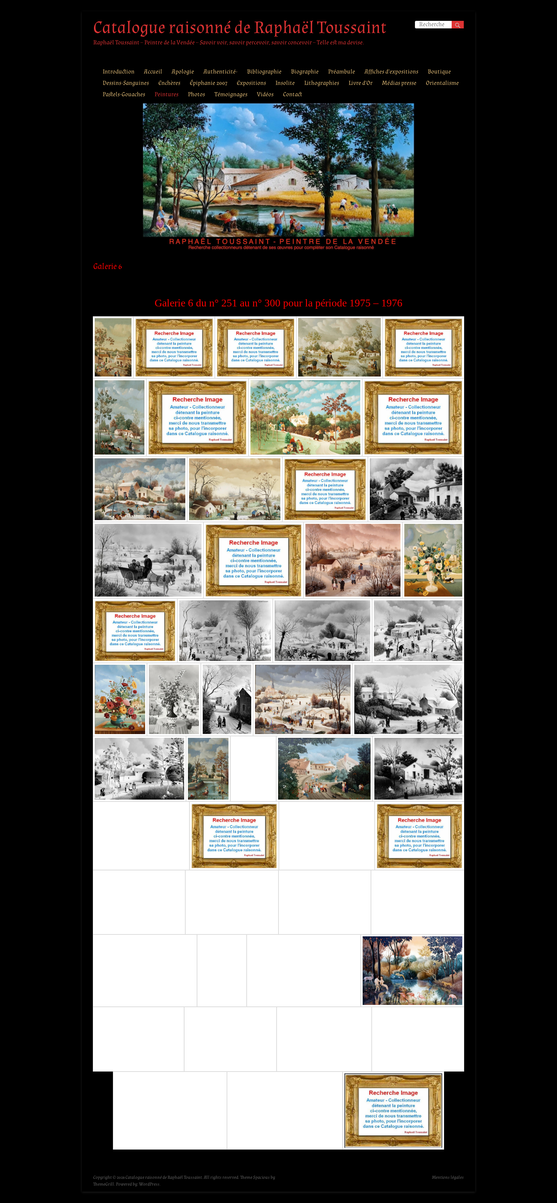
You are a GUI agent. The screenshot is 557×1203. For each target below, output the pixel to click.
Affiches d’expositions (391, 72)
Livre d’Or (360, 83)
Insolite (285, 83)
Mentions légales (448, 1177)
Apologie (183, 72)
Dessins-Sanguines (126, 83)
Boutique (439, 72)
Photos (196, 94)
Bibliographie (264, 72)
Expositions (251, 83)
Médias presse (399, 83)
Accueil (153, 72)
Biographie (305, 72)
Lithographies (321, 83)
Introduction (119, 72)
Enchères (169, 83)
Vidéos (265, 94)
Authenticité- (220, 72)
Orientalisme (442, 83)
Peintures (166, 94)
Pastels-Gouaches (124, 94)
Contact (292, 94)
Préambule (341, 72)
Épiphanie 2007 (208, 83)
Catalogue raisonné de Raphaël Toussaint (239, 27)
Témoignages (230, 94)
